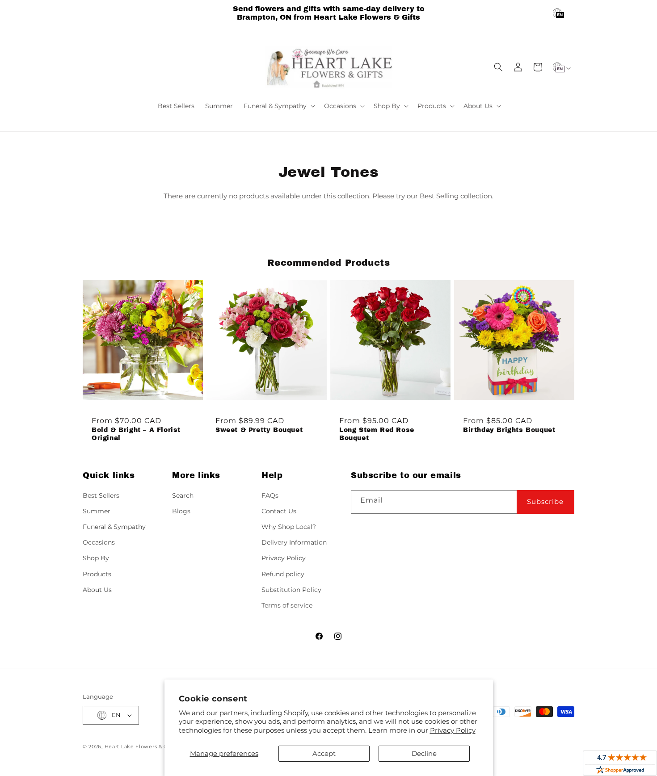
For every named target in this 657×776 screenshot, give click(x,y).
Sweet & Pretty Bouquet (259, 430)
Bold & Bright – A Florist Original (136, 434)
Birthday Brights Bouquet (509, 430)
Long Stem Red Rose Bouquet (376, 434)
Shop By (96, 558)
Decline (424, 753)
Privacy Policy (453, 730)
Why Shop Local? (288, 527)
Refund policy (282, 574)
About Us (97, 590)
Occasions (99, 542)
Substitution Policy (291, 590)
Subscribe (545, 501)
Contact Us (278, 511)
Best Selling (439, 196)
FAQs (269, 495)
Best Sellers (101, 495)
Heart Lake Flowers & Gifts (141, 746)
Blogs (181, 511)
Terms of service (286, 605)
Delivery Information (294, 542)
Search (183, 495)
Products (97, 574)
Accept (324, 753)
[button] (278, 105)
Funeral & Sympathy (114, 527)
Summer (96, 511)
